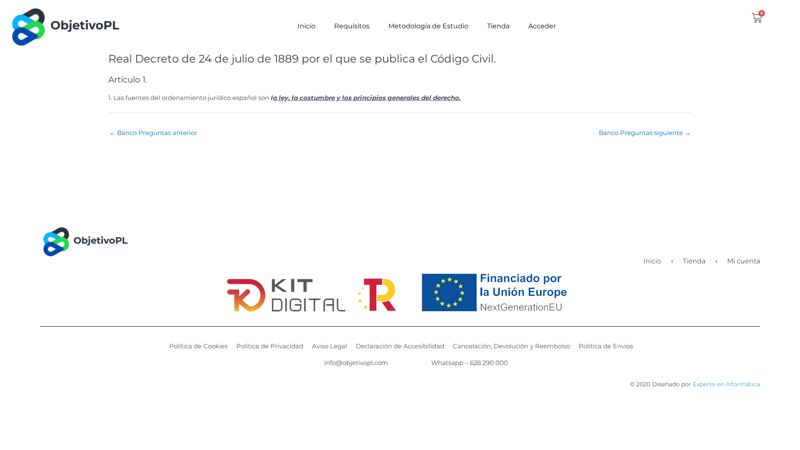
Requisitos (352, 26)
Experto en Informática (726, 384)
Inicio (306, 26)
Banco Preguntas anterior (153, 133)
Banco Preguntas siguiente (645, 133)
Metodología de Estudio (428, 26)
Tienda (498, 26)
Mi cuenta (743, 261)
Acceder (542, 26)
